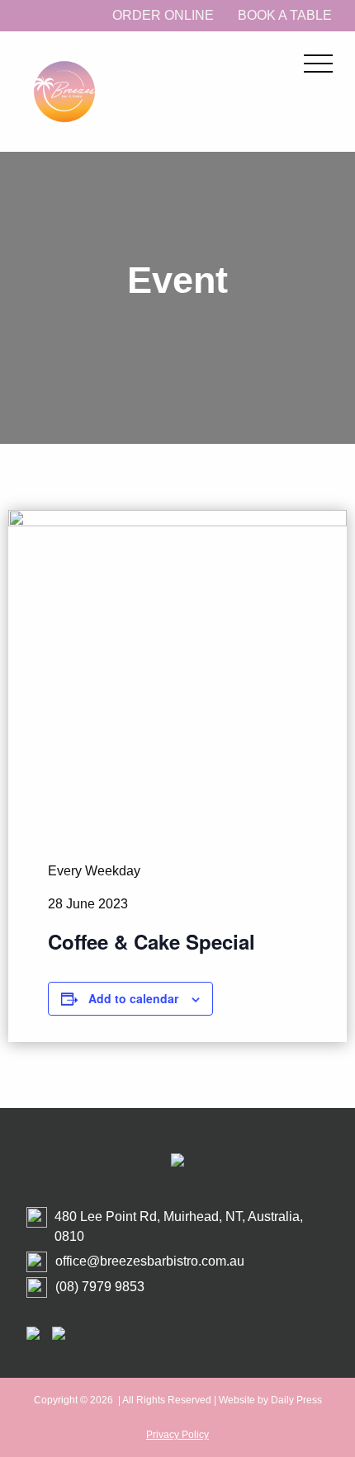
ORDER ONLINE (163, 15)
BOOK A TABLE (285, 15)
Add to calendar (133, 998)
